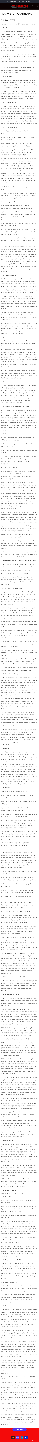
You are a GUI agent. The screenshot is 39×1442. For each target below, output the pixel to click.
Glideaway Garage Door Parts (17, 1440)
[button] (2, 6)
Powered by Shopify (28, 1440)
